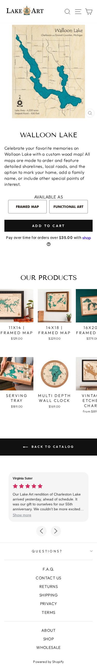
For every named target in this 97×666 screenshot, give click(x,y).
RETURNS (48, 586)
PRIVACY (48, 603)
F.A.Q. (48, 569)
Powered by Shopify (48, 662)
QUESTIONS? (47, 551)
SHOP (48, 638)
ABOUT (48, 630)
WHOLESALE (48, 647)
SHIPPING (48, 595)
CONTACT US (48, 577)
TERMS (48, 612)
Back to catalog (52, 447)
